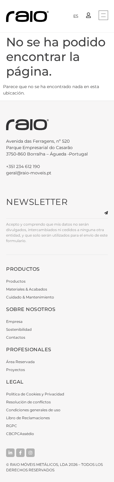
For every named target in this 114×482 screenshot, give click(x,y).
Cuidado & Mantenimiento (30, 297)
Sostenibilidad (19, 329)
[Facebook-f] (20, 452)
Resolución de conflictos (28, 402)
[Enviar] (102, 213)
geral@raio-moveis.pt (28, 173)
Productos (16, 281)
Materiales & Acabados (26, 289)
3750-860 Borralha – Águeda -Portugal (47, 147)
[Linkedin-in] (10, 452)
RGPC (11, 425)
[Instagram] (30, 452)
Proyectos (15, 369)
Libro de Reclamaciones (28, 418)
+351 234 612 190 (23, 166)
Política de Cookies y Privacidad (35, 394)
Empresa (14, 321)
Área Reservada (20, 361)
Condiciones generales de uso (33, 410)
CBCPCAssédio (20, 433)
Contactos (15, 337)
